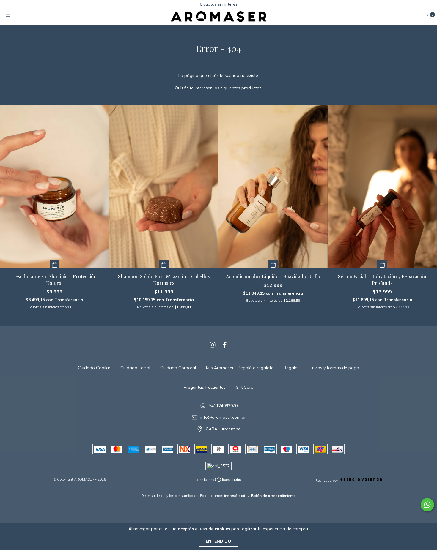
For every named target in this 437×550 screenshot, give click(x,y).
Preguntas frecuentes (205, 387)
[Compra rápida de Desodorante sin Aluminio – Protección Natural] (55, 264)
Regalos (292, 367)
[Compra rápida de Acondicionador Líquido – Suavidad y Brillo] (273, 264)
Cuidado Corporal (178, 367)
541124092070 (223, 406)
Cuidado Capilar (94, 367)
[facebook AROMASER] (224, 345)
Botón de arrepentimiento (273, 495)
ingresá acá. (235, 495)
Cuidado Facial (135, 367)
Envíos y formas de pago (334, 367)
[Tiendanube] (219, 481)
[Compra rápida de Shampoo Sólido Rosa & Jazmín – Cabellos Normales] (164, 264)
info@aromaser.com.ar (223, 417)
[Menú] (8, 16)
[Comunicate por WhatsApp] (427, 504)
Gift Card (245, 387)
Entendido (218, 541)
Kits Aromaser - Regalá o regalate (239, 367)
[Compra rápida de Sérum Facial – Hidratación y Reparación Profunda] (382, 264)
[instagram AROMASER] (212, 345)
